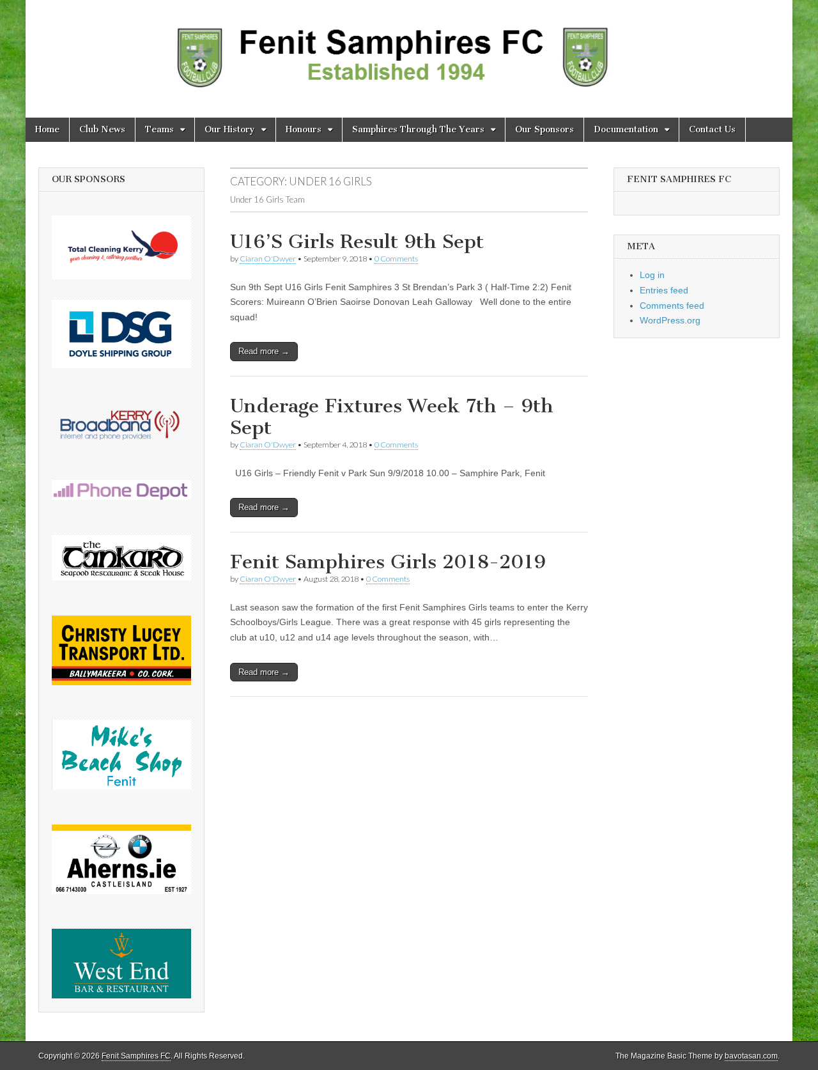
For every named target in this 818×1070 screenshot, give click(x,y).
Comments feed (672, 305)
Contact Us (712, 129)
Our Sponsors (544, 129)
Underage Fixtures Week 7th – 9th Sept (391, 416)
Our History (229, 129)
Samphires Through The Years (418, 129)
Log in (652, 275)
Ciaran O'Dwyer (268, 258)
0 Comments (396, 258)
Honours (303, 129)
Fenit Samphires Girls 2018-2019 (388, 561)
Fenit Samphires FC (136, 1055)
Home (47, 129)
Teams (159, 129)
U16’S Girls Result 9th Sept (357, 241)
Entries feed (664, 290)
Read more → (263, 351)
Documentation (626, 129)
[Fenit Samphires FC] (409, 49)
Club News (102, 129)
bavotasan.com (751, 1055)
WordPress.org (670, 320)
